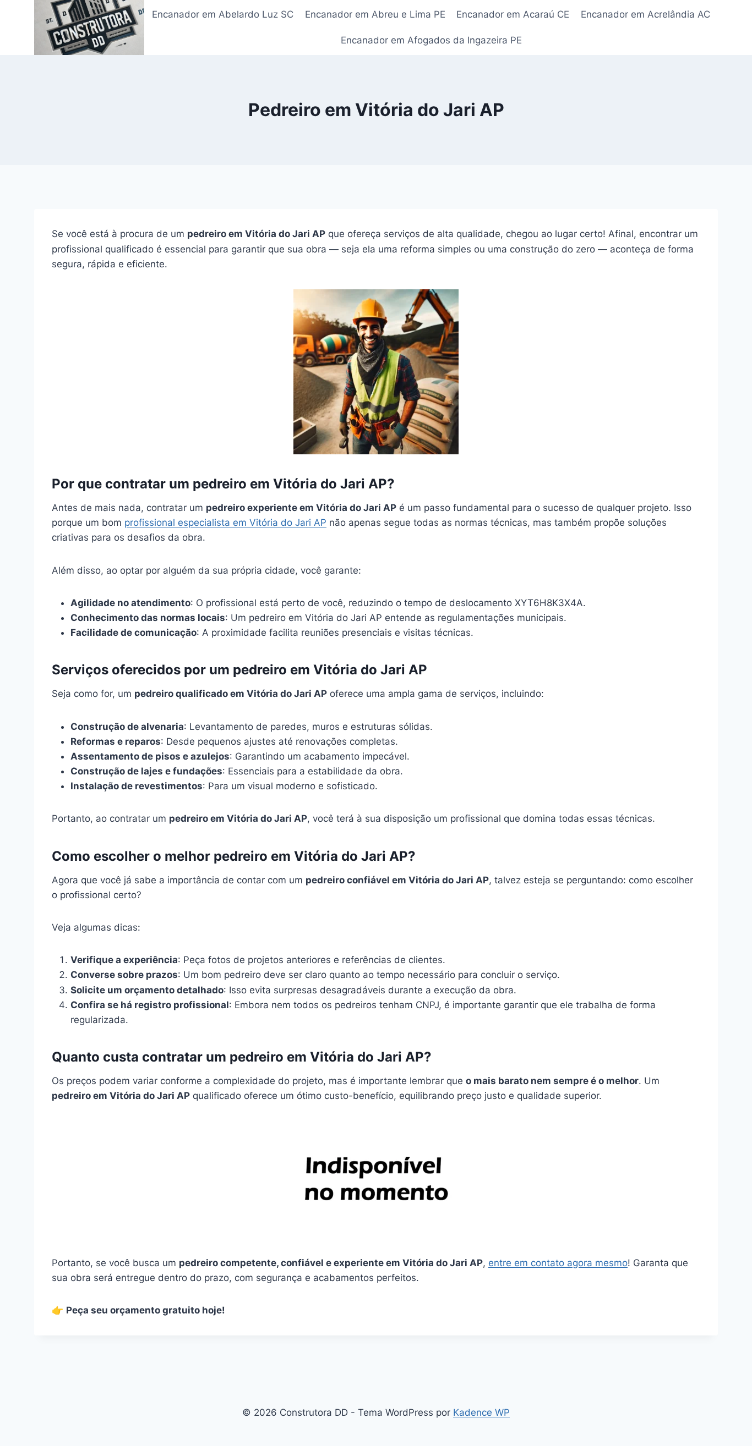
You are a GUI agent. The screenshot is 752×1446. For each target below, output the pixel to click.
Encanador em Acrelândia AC (645, 14)
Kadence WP (481, 1412)
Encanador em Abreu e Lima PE (375, 14)
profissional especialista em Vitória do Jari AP (225, 522)
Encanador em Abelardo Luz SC (222, 14)
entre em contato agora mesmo (558, 1262)
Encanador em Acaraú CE (512, 14)
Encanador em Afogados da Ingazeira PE (431, 40)
